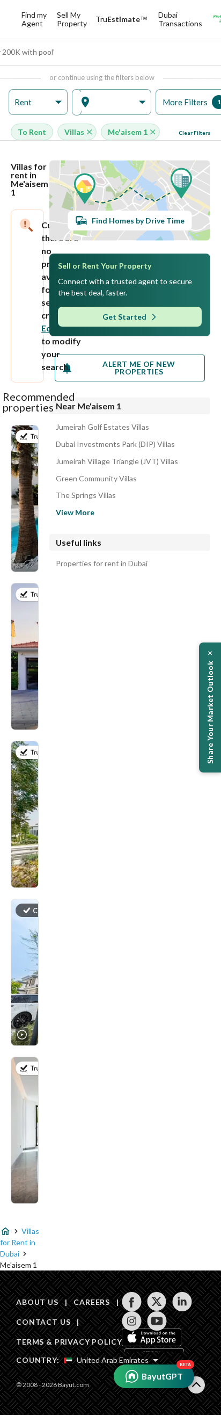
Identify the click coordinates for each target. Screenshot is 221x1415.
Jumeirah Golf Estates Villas (102, 427)
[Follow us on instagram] (132, 1321)
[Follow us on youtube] (157, 1321)
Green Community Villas (96, 478)
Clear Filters (194, 132)
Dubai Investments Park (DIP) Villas (115, 444)
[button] (38, 102)
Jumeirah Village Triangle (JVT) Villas (117, 461)
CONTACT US (43, 1321)
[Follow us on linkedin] (182, 1301)
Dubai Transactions (180, 19)
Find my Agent (34, 19)
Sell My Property (72, 19)
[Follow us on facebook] (132, 1301)
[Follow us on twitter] (157, 1301)
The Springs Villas (86, 495)
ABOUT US (37, 1301)
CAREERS (91, 1301)
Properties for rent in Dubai (102, 563)
